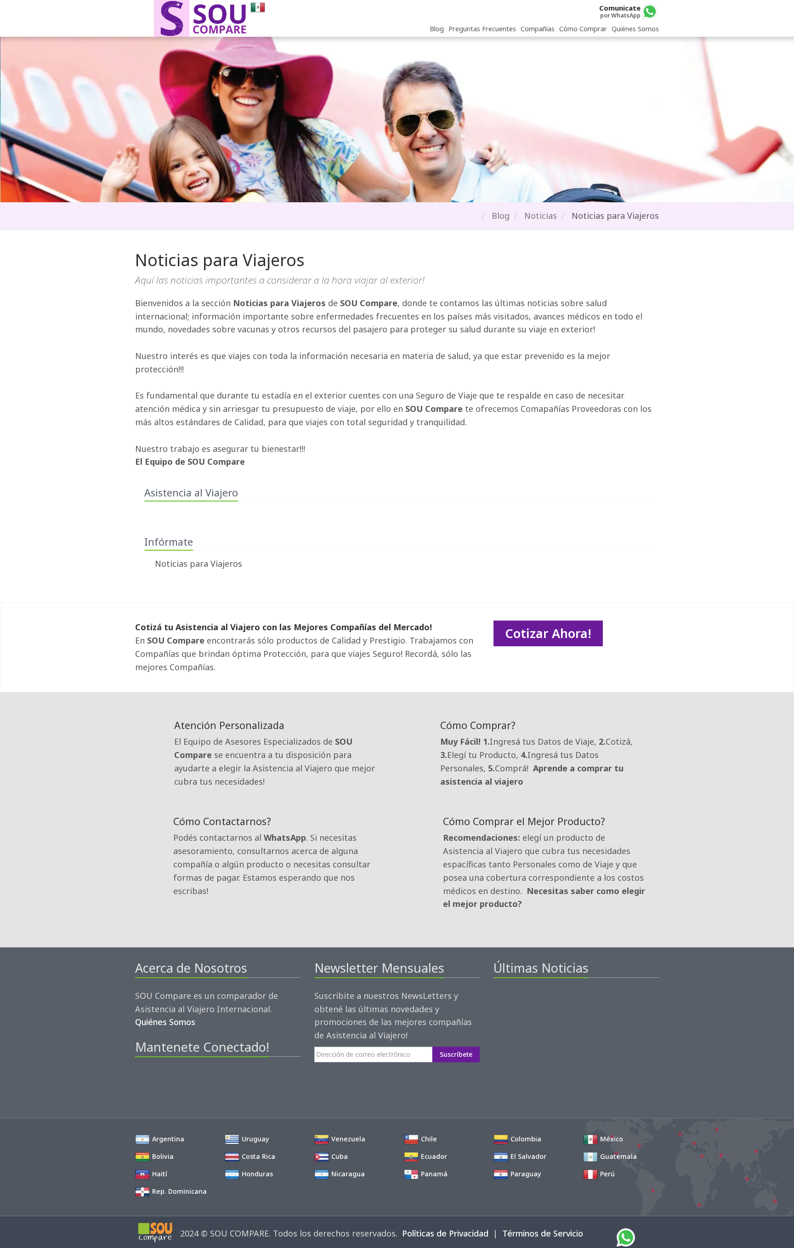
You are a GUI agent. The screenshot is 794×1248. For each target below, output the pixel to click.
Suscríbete (456, 1054)
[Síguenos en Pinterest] (173, 1079)
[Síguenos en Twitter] (157, 1079)
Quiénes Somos (635, 28)
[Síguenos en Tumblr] (204, 1079)
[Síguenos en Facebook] (141, 1079)
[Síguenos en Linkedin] (188, 1079)
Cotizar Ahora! (548, 633)
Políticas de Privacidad (445, 1233)
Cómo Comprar (583, 28)
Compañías (538, 28)
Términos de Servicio (542, 1233)
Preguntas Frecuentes (482, 28)
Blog (437, 28)
